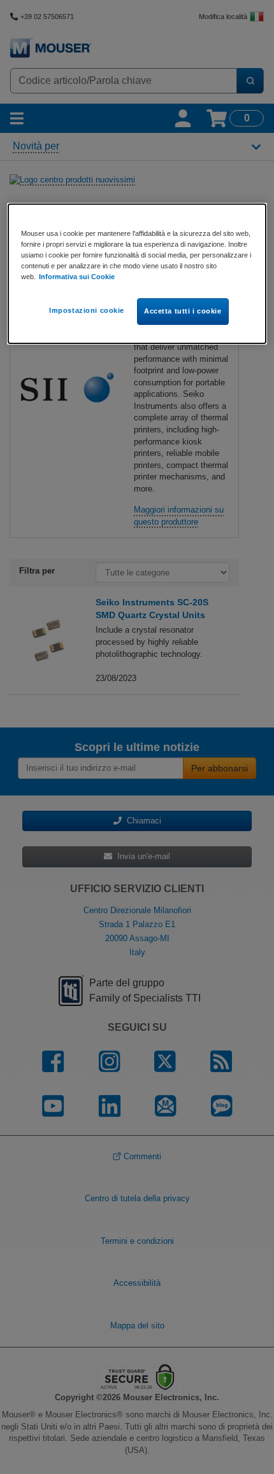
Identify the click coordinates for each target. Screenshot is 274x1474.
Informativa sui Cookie (77, 276)
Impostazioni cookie (86, 310)
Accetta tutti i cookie (183, 311)
